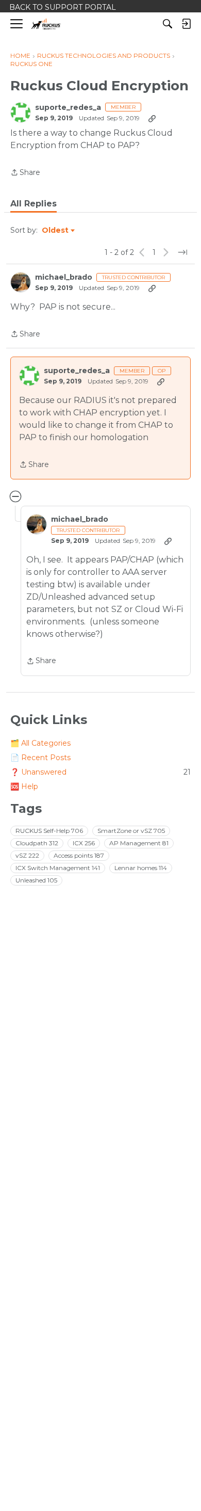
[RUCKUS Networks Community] (46, 24)
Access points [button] (79, 855)
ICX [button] (84, 843)
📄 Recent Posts (40, 757)
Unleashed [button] (36, 880)
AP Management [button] (139, 843)
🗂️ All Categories (40, 743)
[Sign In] (186, 23)
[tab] (33, 204)
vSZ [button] (27, 855)
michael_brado (63, 277)
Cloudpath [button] (36, 843)
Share (25, 173)
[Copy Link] (152, 118)
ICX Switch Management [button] (57, 868)
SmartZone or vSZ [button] (131, 830)
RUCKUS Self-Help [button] (49, 830)
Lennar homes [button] (140, 868)
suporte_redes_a (68, 107)
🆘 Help (24, 786)
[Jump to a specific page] (182, 252)
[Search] (167, 23)
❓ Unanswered (100, 772)
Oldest (56, 231)
